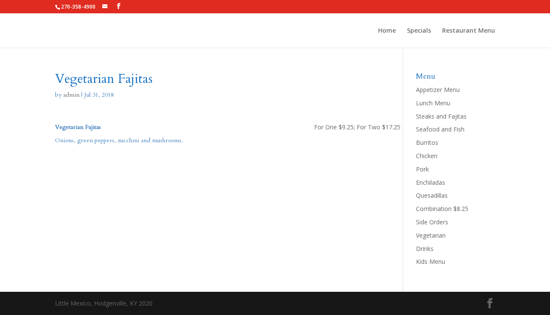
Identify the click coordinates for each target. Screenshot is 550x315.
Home (387, 31)
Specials (419, 31)
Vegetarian (431, 235)
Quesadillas (432, 195)
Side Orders (432, 222)
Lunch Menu (433, 103)
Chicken (426, 156)
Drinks (425, 249)
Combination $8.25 (442, 209)
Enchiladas (430, 182)
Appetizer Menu (438, 90)
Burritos (427, 142)
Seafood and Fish (440, 129)
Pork (422, 169)
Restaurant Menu (468, 31)
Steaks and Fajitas (441, 116)
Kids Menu (430, 261)
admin (71, 95)
